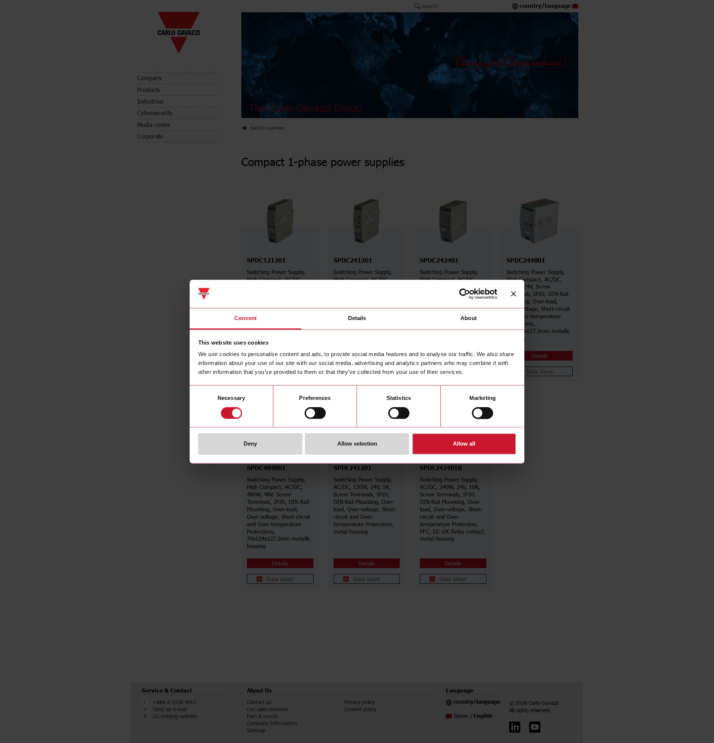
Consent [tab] (245, 318)
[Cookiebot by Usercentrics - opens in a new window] (464, 293)
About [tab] (468, 318)
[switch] (315, 413)
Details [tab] (357, 318)
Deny (250, 444)
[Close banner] (513, 293)
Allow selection (357, 444)
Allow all (464, 444)
